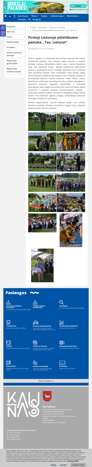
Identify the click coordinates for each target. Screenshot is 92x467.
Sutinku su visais (78, 465)
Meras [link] (34, 16)
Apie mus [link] (10, 31)
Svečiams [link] (22, 19)
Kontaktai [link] (11, 47)
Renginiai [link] (37, 19)
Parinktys (63, 465)
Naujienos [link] (11, 26)
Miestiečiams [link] (73, 16)
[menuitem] (5, 16)
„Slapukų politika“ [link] (73, 461)
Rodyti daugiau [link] (45, 381)
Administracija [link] (57, 16)
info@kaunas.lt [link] (15, 439)
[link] (3, 27)
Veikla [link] (9, 37)
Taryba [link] (44, 16)
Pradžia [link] (33, 27)
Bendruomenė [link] (13, 42)
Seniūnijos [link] (42, 27)
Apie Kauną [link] (23, 16)
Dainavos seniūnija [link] (57, 27)
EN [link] (29, 19)
